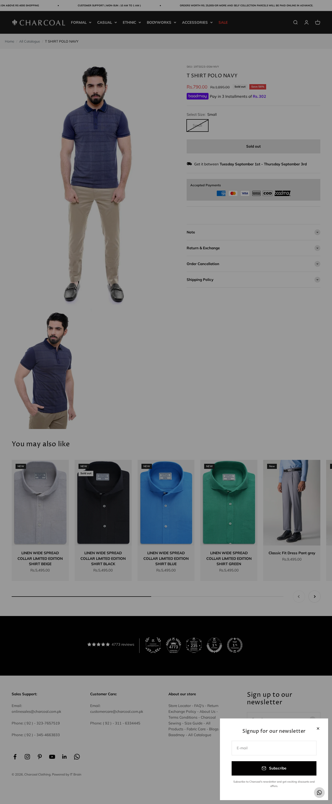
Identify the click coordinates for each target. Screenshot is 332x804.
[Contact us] (319, 792)
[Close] (318, 728)
